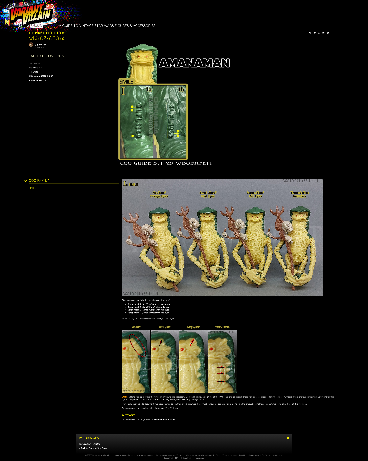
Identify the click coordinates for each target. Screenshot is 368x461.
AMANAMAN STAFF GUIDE (41, 76)
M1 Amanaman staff (165, 419)
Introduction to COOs (89, 444)
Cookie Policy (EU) (171, 458)
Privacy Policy (186, 458)
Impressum (200, 458)
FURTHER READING (38, 80)
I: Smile (34, 72)
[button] (310, 33)
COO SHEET (34, 63)
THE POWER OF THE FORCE (47, 33)
